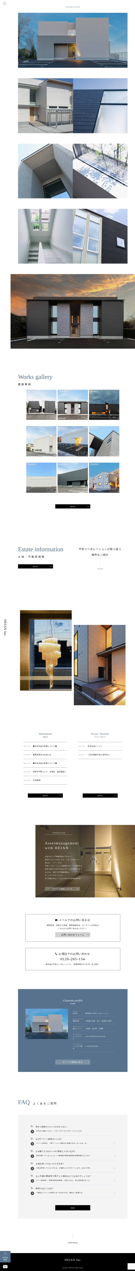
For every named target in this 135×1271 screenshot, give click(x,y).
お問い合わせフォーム (72, 935)
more (72, 506)
